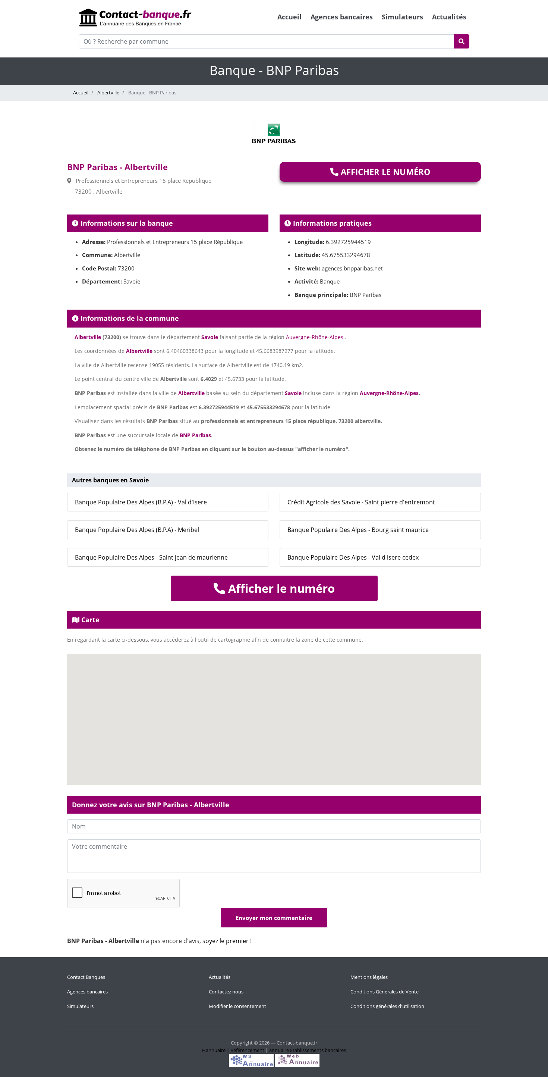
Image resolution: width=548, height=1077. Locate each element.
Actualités (449, 16)
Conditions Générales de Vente (384, 991)
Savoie (209, 337)
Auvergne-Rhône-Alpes (314, 337)
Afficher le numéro (384, 171)
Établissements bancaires (318, 1050)
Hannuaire (214, 1050)
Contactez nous (226, 991)
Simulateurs (402, 16)
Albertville (107, 92)
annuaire (279, 1050)
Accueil (289, 16)
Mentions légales (369, 977)
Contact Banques (86, 977)
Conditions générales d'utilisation (387, 1006)
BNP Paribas (195, 435)
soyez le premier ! (227, 941)
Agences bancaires (342, 16)
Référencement (247, 1050)
